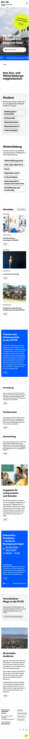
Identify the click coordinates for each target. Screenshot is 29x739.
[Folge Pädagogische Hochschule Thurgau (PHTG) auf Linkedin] (27, 730)
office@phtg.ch (5, 724)
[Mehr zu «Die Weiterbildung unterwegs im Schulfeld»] (14, 230)
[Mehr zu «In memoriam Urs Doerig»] (14, 265)
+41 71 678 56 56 (6, 722)
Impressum (21, 720)
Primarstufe (20, 448)
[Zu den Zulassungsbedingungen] (14, 607)
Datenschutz (21, 716)
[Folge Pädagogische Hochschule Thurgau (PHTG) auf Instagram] (23, 730)
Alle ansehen (21, 209)
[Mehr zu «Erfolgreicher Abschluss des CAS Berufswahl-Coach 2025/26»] (14, 300)
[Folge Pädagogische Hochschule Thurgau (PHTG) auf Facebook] (20, 730)
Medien (20, 710)
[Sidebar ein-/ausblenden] (26, 735)
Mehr (5, 578)
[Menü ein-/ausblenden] (27, 3)
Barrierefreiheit (22, 713)
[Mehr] (14, 353)
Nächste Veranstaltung (19, 583)
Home (4, 64)
